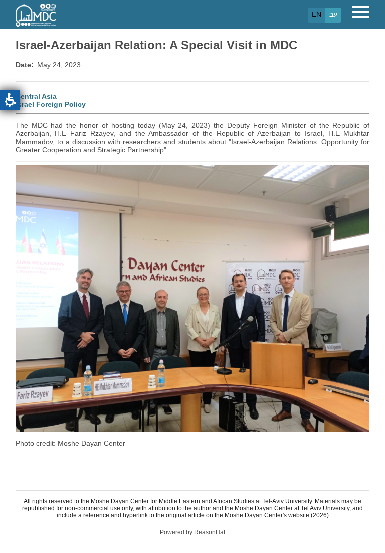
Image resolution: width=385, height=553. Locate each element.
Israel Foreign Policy (51, 104)
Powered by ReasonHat (192, 532)
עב (333, 14)
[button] (10, 100)
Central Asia (36, 96)
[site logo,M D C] (36, 22)
